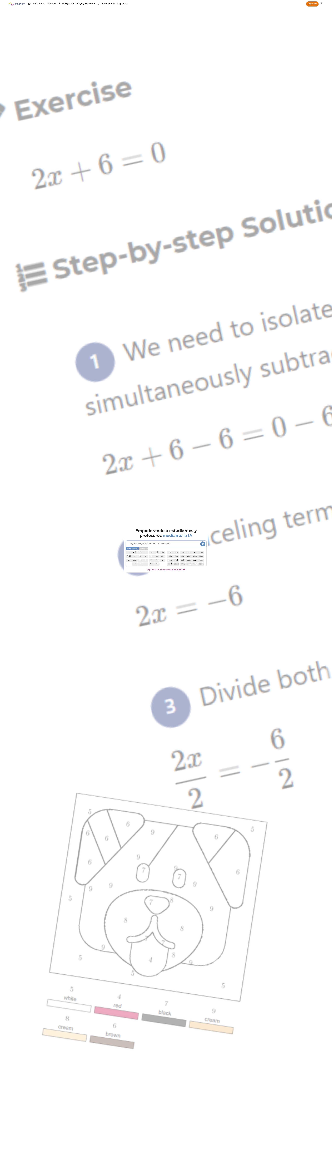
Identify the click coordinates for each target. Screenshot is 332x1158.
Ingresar (312, 3)
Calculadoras (36, 3)
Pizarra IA (53, 3)
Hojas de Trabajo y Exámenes (79, 3)
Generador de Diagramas (113, 3)
